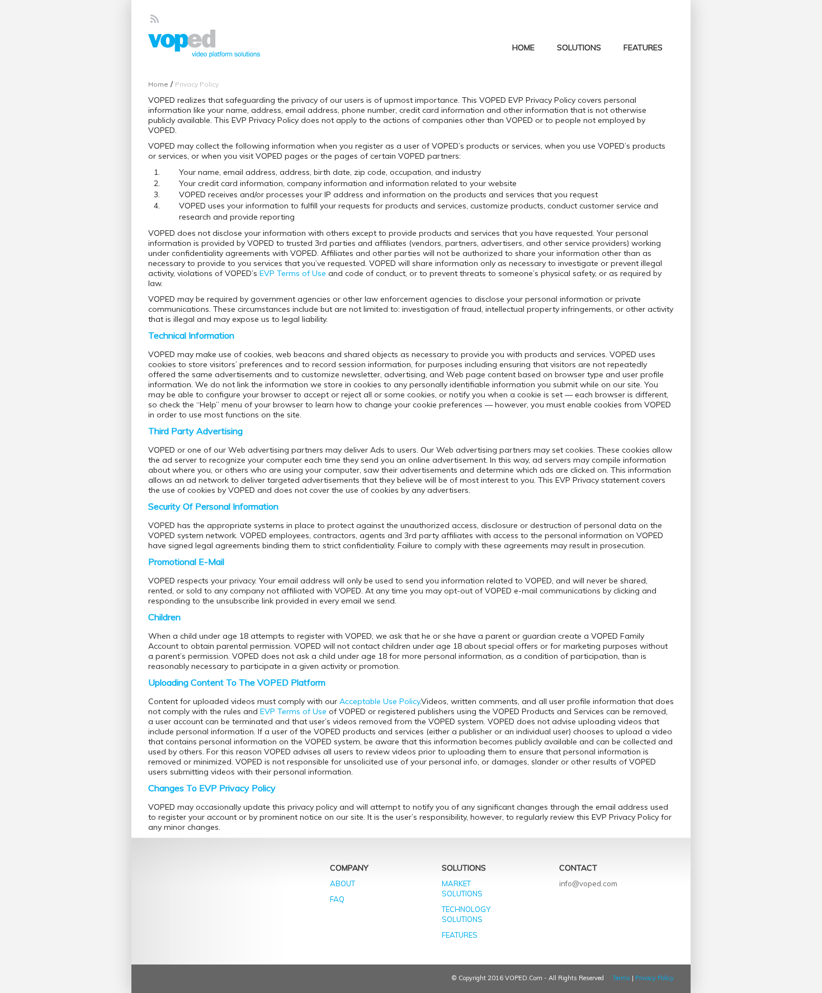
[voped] (204, 44)
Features (643, 47)
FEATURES (460, 934)
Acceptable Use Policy (379, 701)
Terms (621, 978)
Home (523, 47)
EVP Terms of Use (292, 273)
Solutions (579, 47)
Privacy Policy (654, 978)
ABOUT (342, 883)
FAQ (337, 899)
